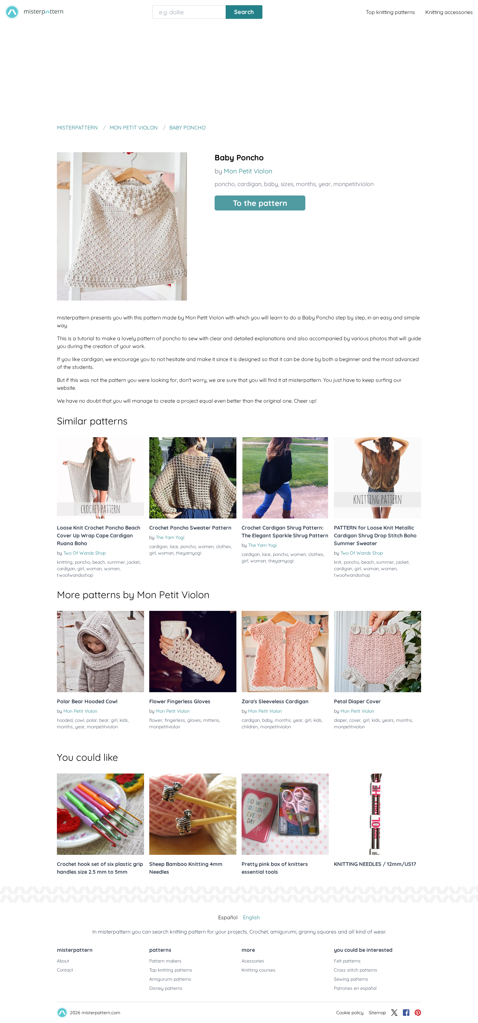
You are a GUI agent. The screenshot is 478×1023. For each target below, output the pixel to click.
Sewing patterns (351, 979)
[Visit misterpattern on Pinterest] (418, 1012)
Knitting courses (258, 970)
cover (355, 720)
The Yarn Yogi (170, 537)
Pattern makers (165, 961)
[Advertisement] (239, 72)
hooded (65, 720)
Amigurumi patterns (170, 979)
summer (116, 562)
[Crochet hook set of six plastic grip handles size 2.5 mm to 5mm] (100, 814)
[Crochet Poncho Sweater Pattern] (192, 477)
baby (271, 184)
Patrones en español (355, 988)
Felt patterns (347, 961)
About (63, 961)
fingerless (175, 720)
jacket (133, 562)
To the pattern (260, 203)
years (388, 720)
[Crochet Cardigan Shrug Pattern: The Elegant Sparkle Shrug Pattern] (285, 477)
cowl (79, 720)
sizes (287, 184)
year (324, 184)
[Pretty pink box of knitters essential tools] (285, 814)
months (306, 184)
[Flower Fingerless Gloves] (192, 651)
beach (98, 562)
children (250, 727)
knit (337, 562)
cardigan (249, 184)
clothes (223, 546)
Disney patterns (165, 988)
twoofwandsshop (75, 575)
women (112, 569)
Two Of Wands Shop (84, 553)
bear (104, 720)
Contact (65, 970)
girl (80, 569)
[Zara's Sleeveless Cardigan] (285, 651)
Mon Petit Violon (248, 171)
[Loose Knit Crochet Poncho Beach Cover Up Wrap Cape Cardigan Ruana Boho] (100, 477)
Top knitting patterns (390, 12)
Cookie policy (350, 1013)
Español (228, 917)
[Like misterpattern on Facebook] (406, 1012)
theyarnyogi (188, 553)
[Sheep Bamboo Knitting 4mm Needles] (192, 814)
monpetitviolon (353, 184)
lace (174, 546)
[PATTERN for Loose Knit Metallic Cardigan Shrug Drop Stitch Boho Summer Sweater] (377, 477)
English (251, 917)
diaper (340, 720)
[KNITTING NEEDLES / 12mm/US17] (377, 814)
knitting (65, 562)
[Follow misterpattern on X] (394, 1012)
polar (91, 720)
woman (94, 569)
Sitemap (377, 1013)
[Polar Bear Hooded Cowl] (100, 651)
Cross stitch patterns (355, 970)
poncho (225, 184)
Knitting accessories (449, 12)
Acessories (253, 961)
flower (155, 720)
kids (124, 720)
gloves (194, 720)
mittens (211, 720)
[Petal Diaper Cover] (377, 651)
